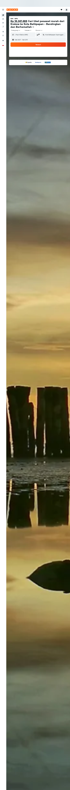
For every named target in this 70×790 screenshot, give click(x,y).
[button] (3, 10)
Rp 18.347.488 (18, 21)
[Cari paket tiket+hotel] (3, 26)
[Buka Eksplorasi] (3, 31)
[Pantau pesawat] (3, 35)
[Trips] (3, 40)
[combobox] (39, 30)
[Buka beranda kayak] (12, 10)
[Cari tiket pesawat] (3, 15)
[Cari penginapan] (3, 19)
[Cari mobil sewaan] (3, 23)
